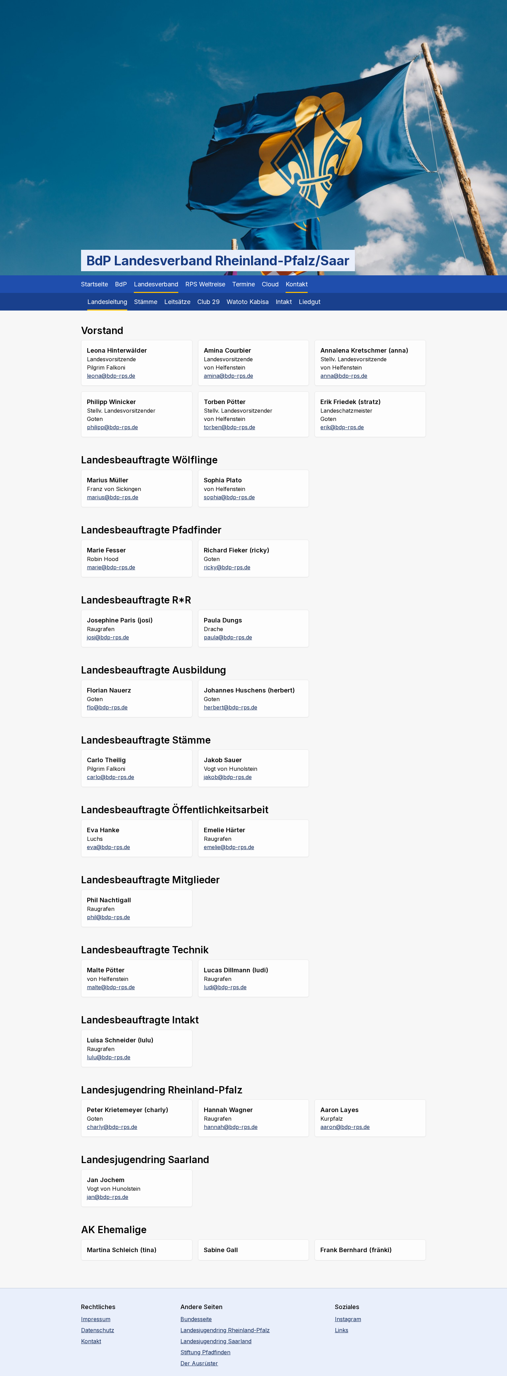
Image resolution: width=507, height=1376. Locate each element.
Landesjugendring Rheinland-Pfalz (225, 1330)
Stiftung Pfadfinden (205, 1352)
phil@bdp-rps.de (108, 917)
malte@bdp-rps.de (111, 987)
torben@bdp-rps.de (229, 427)
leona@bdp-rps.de (111, 375)
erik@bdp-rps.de (342, 427)
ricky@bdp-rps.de (227, 567)
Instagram (348, 1319)
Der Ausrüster (199, 1363)
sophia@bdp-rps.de (229, 497)
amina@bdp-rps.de (228, 375)
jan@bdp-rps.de (107, 1196)
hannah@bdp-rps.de (231, 1126)
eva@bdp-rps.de (108, 847)
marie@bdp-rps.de (111, 567)
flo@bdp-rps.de (107, 707)
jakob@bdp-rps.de (228, 777)
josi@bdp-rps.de (108, 637)
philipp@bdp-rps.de (112, 427)
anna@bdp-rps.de (343, 375)
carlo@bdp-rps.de (110, 777)
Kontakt (91, 1341)
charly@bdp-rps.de (112, 1126)
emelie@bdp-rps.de (229, 847)
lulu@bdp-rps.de (108, 1057)
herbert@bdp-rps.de (230, 707)
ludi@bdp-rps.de (225, 987)
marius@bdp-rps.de (112, 497)
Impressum (95, 1319)
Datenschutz (97, 1330)
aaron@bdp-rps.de (345, 1126)
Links (341, 1330)
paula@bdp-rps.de (228, 637)
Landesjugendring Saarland (215, 1341)
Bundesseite (196, 1319)
